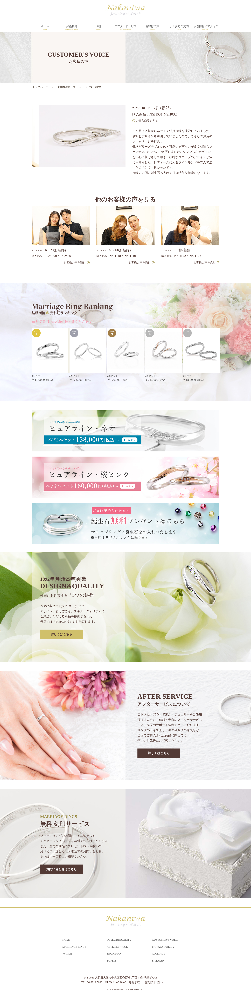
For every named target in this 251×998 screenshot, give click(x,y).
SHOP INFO (114, 953)
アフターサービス (125, 27)
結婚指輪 (71, 27)
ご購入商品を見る (147, 120)
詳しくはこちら (61, 634)
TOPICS (111, 960)
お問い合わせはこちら (61, 869)
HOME (66, 939)
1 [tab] (76, 170)
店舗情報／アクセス (206, 27)
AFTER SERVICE (117, 946)
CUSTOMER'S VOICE (165, 939)
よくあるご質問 (179, 27)
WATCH (67, 953)
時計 (98, 27)
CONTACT (158, 953)
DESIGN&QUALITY (119, 939)
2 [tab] (81, 170)
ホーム (45, 27)
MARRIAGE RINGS (74, 946)
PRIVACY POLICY (163, 946)
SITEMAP (158, 960)
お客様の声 (152, 27)
